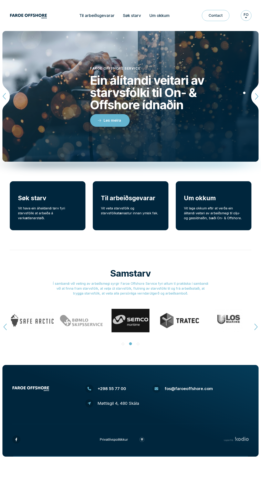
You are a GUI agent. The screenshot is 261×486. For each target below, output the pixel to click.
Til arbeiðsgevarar (97, 15)
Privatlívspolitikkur (114, 439)
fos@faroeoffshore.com (189, 388)
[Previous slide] (6, 96)
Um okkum (159, 15)
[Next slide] (254, 96)
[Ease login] (141, 439)
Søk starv (132, 15)
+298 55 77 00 (111, 388)
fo (246, 14)
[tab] (244, 85)
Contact (216, 15)
